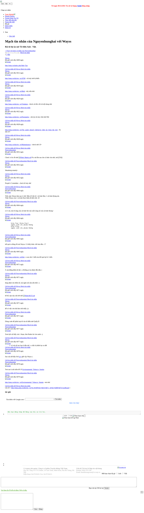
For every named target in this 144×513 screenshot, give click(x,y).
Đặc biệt (12, 36)
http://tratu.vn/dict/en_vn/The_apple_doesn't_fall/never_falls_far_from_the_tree (31, 130)
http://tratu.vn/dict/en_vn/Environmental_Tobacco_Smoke (24, 382)
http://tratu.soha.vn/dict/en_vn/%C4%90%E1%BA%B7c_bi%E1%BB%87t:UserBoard (40, 388)
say (20, 356)
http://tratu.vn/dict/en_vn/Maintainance (18, 144)
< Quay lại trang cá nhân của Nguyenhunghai (20, 51)
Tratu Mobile (9, 14)
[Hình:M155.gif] (29, 296)
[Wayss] (8, 62)
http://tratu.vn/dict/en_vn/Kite (15, 257)
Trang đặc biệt (10, 22)
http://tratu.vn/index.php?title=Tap (16, 65)
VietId (79, 6)
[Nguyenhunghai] (8, 154)
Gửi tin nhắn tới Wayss (13, 69)
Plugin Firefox (10, 16)
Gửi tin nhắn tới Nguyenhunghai (16, 161)
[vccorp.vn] (121, 467)
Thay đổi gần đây (11, 20)
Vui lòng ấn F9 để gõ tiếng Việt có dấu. (14, 490)
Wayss (7, 58)
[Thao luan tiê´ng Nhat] (70, 418)
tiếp (9, 54)
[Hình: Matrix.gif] (25, 157)
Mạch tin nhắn (25, 53)
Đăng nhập (8, 26)
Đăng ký (8, 28)
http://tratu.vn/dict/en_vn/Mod (15, 91)
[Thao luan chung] (79, 416)
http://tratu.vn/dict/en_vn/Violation (16, 104)
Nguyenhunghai (10, 150)
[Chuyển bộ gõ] (1, 1)
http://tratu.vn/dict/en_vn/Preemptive (17, 117)
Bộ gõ (7, 24)
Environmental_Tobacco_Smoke (33, 369)
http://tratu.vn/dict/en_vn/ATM (15, 78)
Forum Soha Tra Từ (11, 18)
